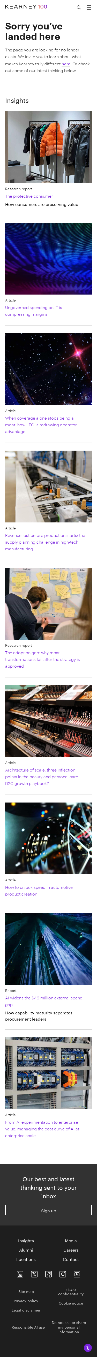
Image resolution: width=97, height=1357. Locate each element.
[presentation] (45, 200)
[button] (79, 7)
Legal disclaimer (26, 1310)
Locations (26, 1258)
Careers (71, 1249)
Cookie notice (71, 1303)
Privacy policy (26, 1300)
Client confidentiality (71, 1291)
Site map (26, 1291)
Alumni (26, 1249)
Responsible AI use (28, 1327)
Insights (26, 1240)
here (66, 63)
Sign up (48, 1210)
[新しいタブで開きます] (20, 1273)
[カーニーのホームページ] (26, 4)
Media (71, 1240)
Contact (71, 1258)
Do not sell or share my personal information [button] (69, 1326)
